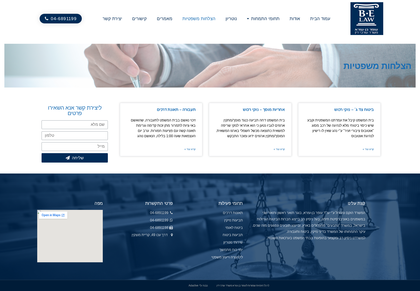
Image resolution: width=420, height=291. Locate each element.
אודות (295, 18)
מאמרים (164, 18)
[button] (61, 18)
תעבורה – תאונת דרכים (176, 109)
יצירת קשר (112, 18)
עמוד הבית (320, 18)
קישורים (139, 18)
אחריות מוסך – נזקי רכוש (264, 109)
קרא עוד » (368, 149)
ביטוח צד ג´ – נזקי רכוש (354, 109)
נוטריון (231, 18)
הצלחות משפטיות (198, 18)
